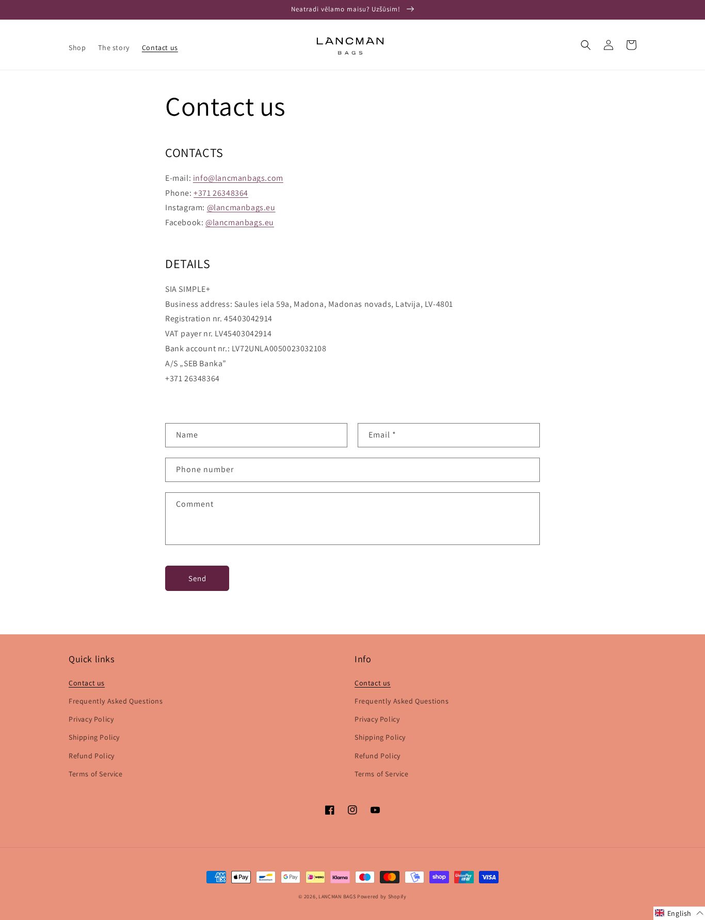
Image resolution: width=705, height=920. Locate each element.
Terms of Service (96, 773)
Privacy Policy (91, 719)
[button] (585, 45)
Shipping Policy (94, 737)
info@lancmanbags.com (238, 178)
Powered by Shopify (382, 896)
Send (197, 578)
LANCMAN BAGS (337, 896)
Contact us (87, 683)
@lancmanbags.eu (241, 207)
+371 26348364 (221, 193)
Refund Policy (92, 755)
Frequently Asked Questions (116, 701)
